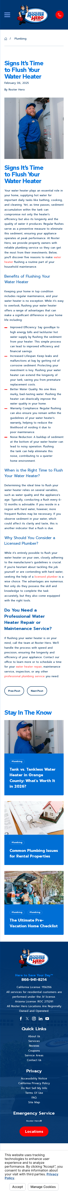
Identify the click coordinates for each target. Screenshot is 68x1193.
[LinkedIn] (40, 1018)
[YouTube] (47, 1018)
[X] (27, 1018)
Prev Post (14, 690)
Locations (34, 1131)
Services (34, 1041)
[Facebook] (21, 1018)
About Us (34, 1036)
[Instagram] (34, 1018)
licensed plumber (46, 577)
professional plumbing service (24, 676)
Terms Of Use (34, 1093)
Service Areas (34, 1055)
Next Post (37, 690)
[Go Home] (5, 38)
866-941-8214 (34, 980)
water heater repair (29, 667)
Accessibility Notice (34, 1078)
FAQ (34, 1098)
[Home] (32, 15)
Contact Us (34, 1060)
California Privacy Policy (34, 1083)
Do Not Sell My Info (34, 1088)
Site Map (34, 1102)
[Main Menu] (7, 15)
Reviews (34, 1046)
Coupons (34, 1051)
